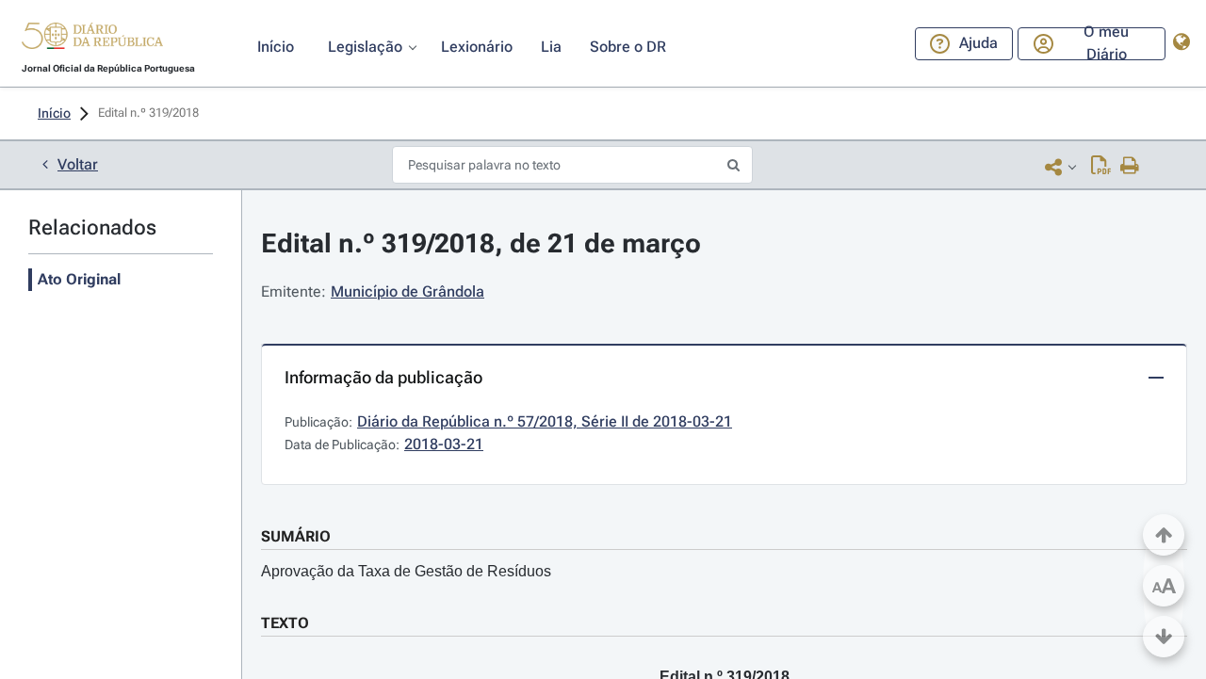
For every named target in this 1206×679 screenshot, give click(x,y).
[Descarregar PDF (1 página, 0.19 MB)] (1101, 166)
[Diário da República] (92, 40)
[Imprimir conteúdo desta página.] (1130, 166)
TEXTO (285, 623)
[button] (92, 39)
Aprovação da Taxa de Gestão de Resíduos (406, 571)
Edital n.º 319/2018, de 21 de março (481, 243)
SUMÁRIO (296, 536)
